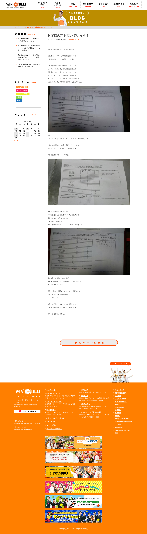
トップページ (18, 27)
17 (16, 133)
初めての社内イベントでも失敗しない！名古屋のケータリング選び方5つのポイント (29, 57)
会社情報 (118, 396)
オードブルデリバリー (54, 429)
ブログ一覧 (84, 396)
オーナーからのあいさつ (123, 422)
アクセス (118, 425)
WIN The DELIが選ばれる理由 (91, 412)
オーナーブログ (73, 40)
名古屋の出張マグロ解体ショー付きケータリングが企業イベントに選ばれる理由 (29, 48)
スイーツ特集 (51, 425)
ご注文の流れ (85, 404)
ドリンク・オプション (54, 402)
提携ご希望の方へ (121, 402)
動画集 (117, 416)
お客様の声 (84, 390)
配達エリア (119, 405)
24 (16, 136)
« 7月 (16, 140)
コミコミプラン (51, 422)
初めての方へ (51, 410)
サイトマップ (119, 390)
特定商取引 (119, 427)
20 (27, 133)
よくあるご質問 (120, 399)
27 (27, 136)
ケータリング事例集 (122, 419)
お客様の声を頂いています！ (44, 27)
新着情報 (118, 413)
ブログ (29, 27)
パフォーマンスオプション (55, 418)
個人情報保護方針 (121, 393)
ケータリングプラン (53, 393)
